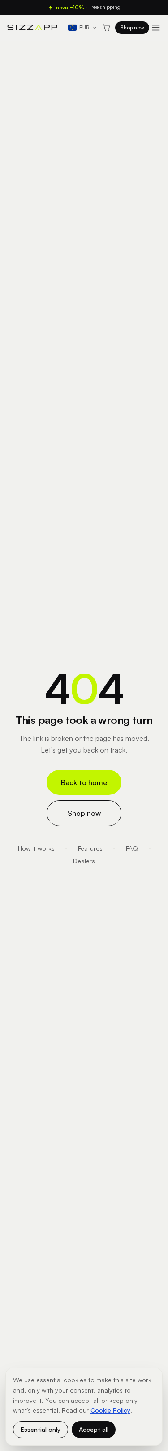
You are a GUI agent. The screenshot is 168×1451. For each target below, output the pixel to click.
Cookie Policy (110, 1410)
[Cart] (107, 28)
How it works (36, 848)
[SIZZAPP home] (32, 27)
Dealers (84, 861)
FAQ (132, 848)
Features (90, 848)
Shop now (132, 28)
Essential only (40, 1429)
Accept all (93, 1429)
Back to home (84, 782)
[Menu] (156, 28)
